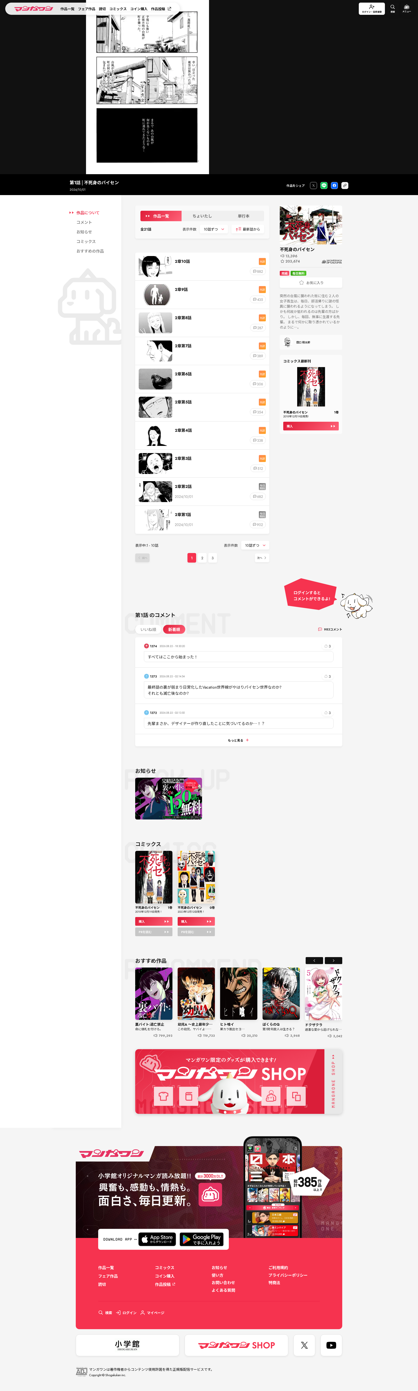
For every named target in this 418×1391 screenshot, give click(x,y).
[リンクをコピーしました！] (344, 185)
